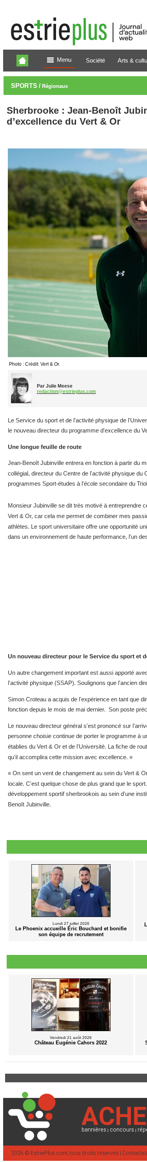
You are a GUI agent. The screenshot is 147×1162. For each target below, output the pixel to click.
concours (122, 1130)
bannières (94, 1130)
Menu (64, 60)
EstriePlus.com (49, 1153)
